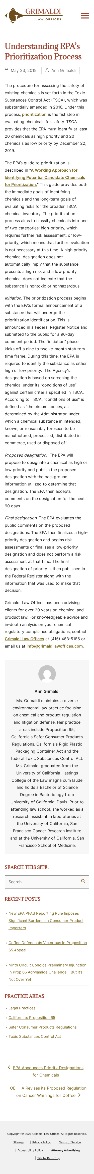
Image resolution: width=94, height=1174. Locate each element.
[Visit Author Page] (47, 673)
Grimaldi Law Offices (24, 638)
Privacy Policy (41, 1142)
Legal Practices (22, 1008)
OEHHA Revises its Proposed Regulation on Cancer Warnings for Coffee (48, 1091)
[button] (85, 16)
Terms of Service (70, 1142)
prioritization (34, 114)
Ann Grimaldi (63, 70)
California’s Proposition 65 (32, 1017)
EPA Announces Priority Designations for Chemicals (48, 1071)
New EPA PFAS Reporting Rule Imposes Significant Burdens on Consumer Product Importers (46, 920)
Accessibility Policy (30, 1150)
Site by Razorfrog (48, 1158)
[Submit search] (83, 881)
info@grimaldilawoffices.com (55, 646)
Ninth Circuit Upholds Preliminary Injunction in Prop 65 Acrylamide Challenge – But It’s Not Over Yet (47, 972)
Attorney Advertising (65, 1150)
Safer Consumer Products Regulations (43, 1027)
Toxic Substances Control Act (35, 1036)
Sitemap (18, 1142)
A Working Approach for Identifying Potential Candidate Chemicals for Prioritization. (45, 177)
